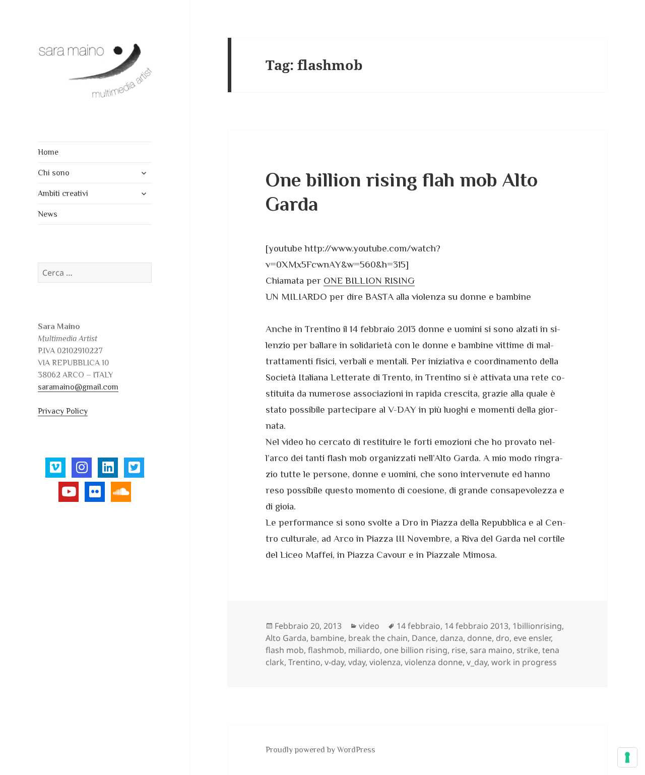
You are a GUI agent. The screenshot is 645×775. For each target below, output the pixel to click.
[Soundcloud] (121, 492)
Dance (424, 637)
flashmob (326, 650)
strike (527, 650)
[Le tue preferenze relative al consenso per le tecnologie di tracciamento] (627, 757)
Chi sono (54, 172)
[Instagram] (82, 468)
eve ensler (532, 637)
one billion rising (415, 650)
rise (459, 650)
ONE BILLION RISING (369, 280)
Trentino (304, 662)
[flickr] (95, 492)
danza (451, 637)
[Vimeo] (55, 468)
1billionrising (537, 625)
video (369, 625)
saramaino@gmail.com (78, 387)
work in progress (524, 662)
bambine (327, 637)
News (47, 214)
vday (356, 662)
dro (502, 637)
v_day (477, 662)
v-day (334, 662)
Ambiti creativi (63, 193)
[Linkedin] (108, 468)
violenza (385, 662)
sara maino (491, 650)
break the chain (378, 637)
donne (479, 637)
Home (48, 152)
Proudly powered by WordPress (320, 749)
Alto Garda (286, 637)
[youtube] (68, 492)
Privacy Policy (63, 411)
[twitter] (134, 468)
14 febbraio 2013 (476, 625)
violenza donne (434, 662)
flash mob (285, 650)
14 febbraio (418, 625)
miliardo (364, 650)
